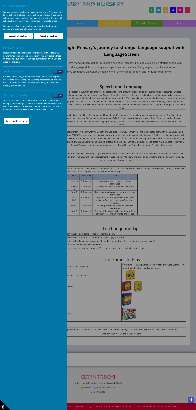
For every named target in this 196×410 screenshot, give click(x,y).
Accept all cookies (18, 36)
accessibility (191, 400)
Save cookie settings (16, 121)
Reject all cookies (48, 36)
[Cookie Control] (5, 404)
